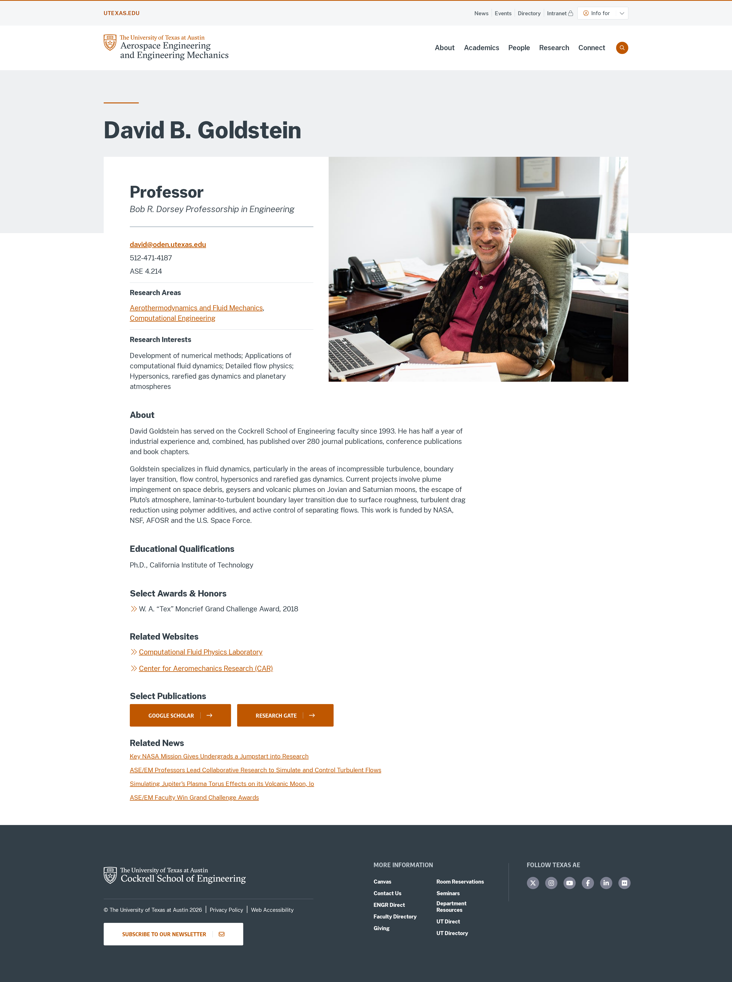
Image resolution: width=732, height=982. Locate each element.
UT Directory (452, 933)
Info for (600, 13)
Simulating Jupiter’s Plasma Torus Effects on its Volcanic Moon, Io (222, 783)
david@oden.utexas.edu (168, 245)
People (519, 48)
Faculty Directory (395, 917)
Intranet (557, 13)
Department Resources (452, 906)
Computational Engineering (172, 318)
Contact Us (387, 893)
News (481, 13)
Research (554, 48)
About (445, 48)
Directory (529, 13)
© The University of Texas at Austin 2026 (153, 910)
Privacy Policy (226, 910)
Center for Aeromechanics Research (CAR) (206, 668)
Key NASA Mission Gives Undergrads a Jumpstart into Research (219, 756)
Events (503, 13)
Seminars (448, 893)
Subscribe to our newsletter (164, 933)
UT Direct (448, 921)
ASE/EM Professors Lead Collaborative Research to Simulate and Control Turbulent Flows (255, 770)
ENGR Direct (389, 905)
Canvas (382, 882)
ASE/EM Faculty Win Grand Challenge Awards (194, 797)
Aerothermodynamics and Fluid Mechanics (196, 308)
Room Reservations (460, 882)
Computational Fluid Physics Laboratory (200, 652)
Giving (382, 928)
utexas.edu (122, 13)
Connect (591, 48)
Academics (481, 48)
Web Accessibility (272, 910)
